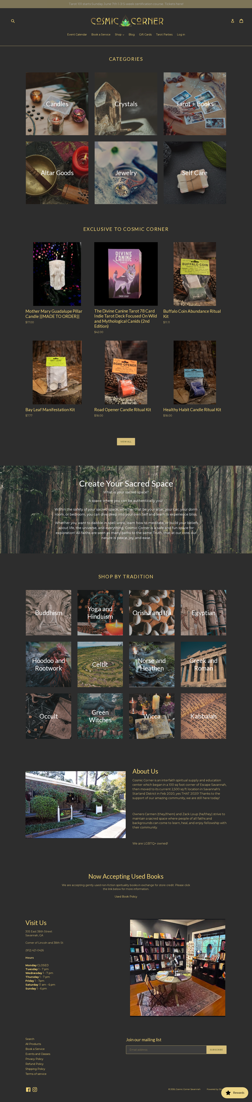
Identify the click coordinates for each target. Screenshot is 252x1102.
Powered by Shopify (217, 1089)
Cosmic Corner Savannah (188, 1089)
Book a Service (101, 34)
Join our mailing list (143, 1039)
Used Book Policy (126, 896)
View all (126, 441)
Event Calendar (77, 34)
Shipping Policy (35, 1069)
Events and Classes (37, 1054)
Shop (118, 34)
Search (29, 1039)
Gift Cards (145, 34)
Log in (181, 34)
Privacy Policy (34, 1059)
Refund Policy (34, 1064)
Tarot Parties (164, 34)
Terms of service (35, 1074)
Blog (132, 34)
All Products (33, 1044)
